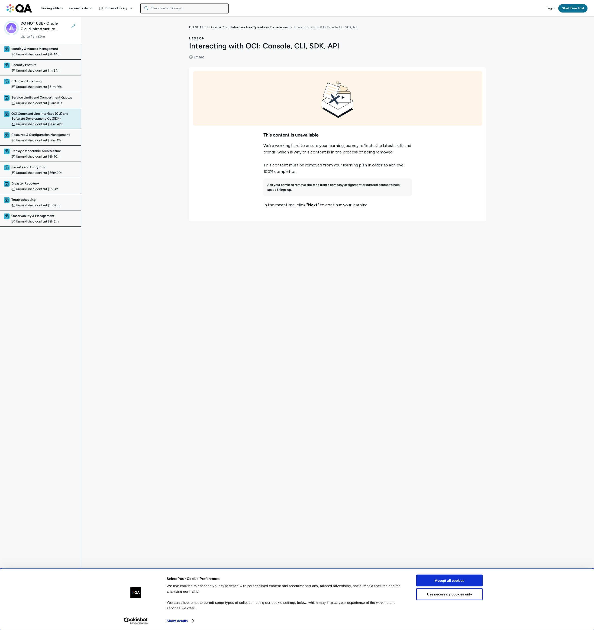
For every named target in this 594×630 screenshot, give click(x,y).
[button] (52, 8)
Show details (177, 621)
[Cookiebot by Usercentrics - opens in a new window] (136, 620)
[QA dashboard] (19, 8)
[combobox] (184, 8)
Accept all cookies (449, 580)
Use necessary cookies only (449, 594)
